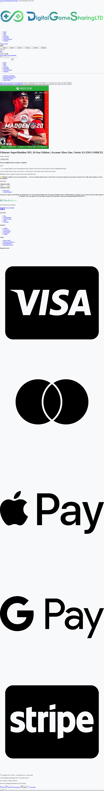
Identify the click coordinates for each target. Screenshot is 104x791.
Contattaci (5, 40)
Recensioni (6, 37)
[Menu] (0, 2)
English (12, 47)
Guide (4, 34)
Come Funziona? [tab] (7, 192)
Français (27, 47)
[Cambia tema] (1, 50)
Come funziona (7, 217)
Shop (4, 33)
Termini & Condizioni (9, 75)
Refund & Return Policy (9, 77)
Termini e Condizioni (8, 242)
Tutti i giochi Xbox (8, 83)
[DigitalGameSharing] (52, 29)
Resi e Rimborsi (7, 243)
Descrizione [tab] (6, 190)
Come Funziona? (7, 39)
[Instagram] (1, 209)
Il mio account (7, 231)
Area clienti (4, 43)
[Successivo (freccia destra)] (2, 790)
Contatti (5, 228)
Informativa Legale (8, 78)
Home (4, 32)
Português (43, 47)
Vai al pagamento (11, 55)
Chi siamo (5, 36)
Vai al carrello (3, 55)
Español (35, 47)
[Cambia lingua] (1, 46)
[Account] (4, 50)
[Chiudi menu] (12, 59)
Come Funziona (7, 219)
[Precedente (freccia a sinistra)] (0, 790)
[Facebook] (3, 209)
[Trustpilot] (4, 209)
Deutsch (19, 47)
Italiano (4, 47)
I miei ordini (6, 232)
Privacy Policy (7, 80)
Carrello (5, 234)
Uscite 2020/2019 (18, 83)
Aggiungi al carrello (5, 184)
